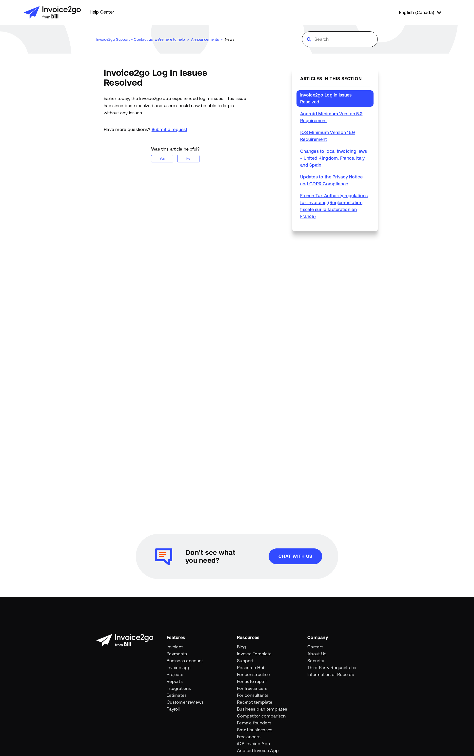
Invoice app (179, 667)
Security (315, 660)
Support (245, 660)
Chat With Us (295, 556)
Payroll (173, 709)
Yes (162, 158)
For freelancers (252, 688)
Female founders (254, 722)
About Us (316, 653)
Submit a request (169, 129)
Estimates (177, 695)
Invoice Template (254, 653)
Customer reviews (185, 702)
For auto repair (252, 681)
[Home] (52, 12)
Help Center (102, 12)
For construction (253, 674)
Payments (177, 653)
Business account (185, 660)
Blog (241, 646)
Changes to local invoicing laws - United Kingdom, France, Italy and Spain (333, 158)
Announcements (205, 39)
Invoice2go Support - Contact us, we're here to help (140, 39)
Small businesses (254, 729)
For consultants (252, 695)
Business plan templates (262, 709)
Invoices (175, 646)
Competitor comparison (261, 715)
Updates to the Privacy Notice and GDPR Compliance (331, 180)
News (229, 39)
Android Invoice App (258, 750)
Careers (315, 646)
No (188, 158)
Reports (175, 681)
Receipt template (254, 702)
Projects (175, 674)
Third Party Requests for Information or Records (332, 671)
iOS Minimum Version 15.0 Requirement (327, 136)
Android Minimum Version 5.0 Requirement (331, 117)
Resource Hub (251, 667)
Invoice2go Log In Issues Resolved (326, 98)
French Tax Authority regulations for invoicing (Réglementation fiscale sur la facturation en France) (334, 206)
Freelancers (248, 736)
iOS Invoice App (253, 743)
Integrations (179, 688)
